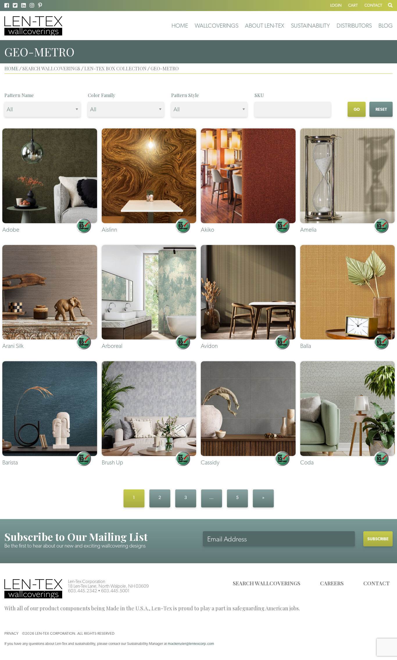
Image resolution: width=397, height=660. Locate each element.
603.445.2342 (82, 590)
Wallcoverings (216, 25)
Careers (332, 583)
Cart (353, 5)
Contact (373, 5)
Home (179, 25)
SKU (259, 95)
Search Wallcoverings (266, 583)
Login (335, 5)
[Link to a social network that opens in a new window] (6, 5)
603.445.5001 (115, 590)
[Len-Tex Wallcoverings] (33, 25)
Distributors (354, 25)
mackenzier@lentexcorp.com (191, 643)
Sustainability (310, 25)
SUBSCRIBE (378, 538)
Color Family (101, 95)
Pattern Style (185, 95)
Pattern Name (19, 95)
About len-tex (264, 25)
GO (357, 109)
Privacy (11, 633)
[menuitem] (180, 25)
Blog (385, 25)
